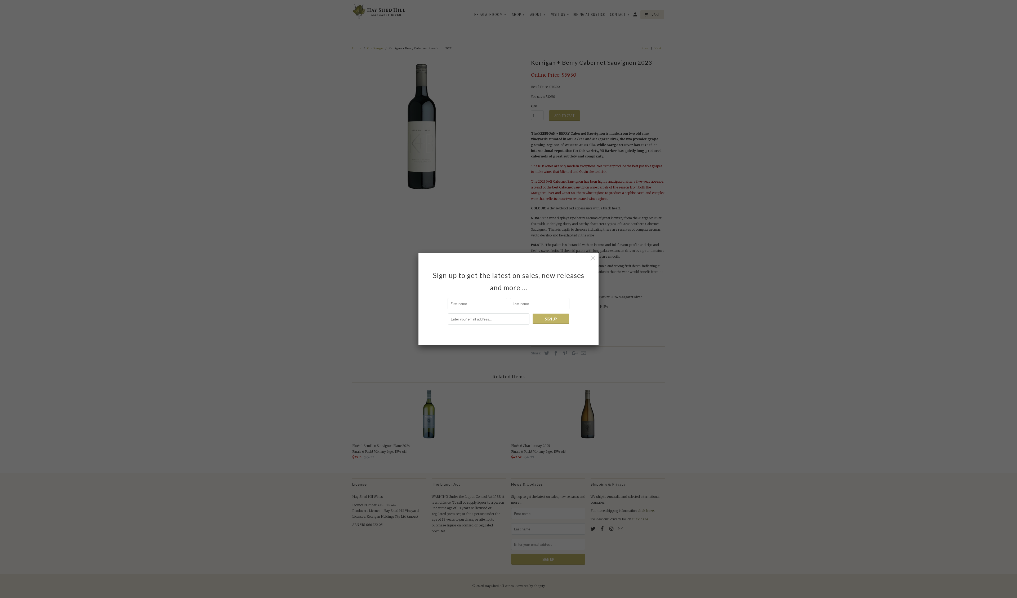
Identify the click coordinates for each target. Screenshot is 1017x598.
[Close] (593, 258)
